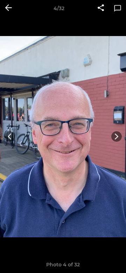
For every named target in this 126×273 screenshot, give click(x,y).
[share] (101, 8)
